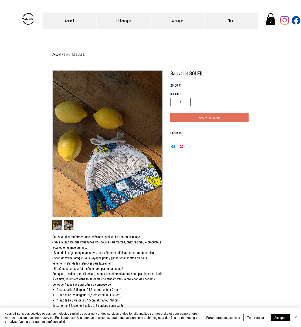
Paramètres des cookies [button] (223, 317)
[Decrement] (174, 102)
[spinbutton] (180, 102)
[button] (270, 19)
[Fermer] (295, 317)
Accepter (280, 317)
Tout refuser (255, 317)
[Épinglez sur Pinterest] (181, 146)
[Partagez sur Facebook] (173, 146)
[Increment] (187, 102)
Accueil (56, 55)
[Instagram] (284, 20)
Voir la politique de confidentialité (42, 321)
